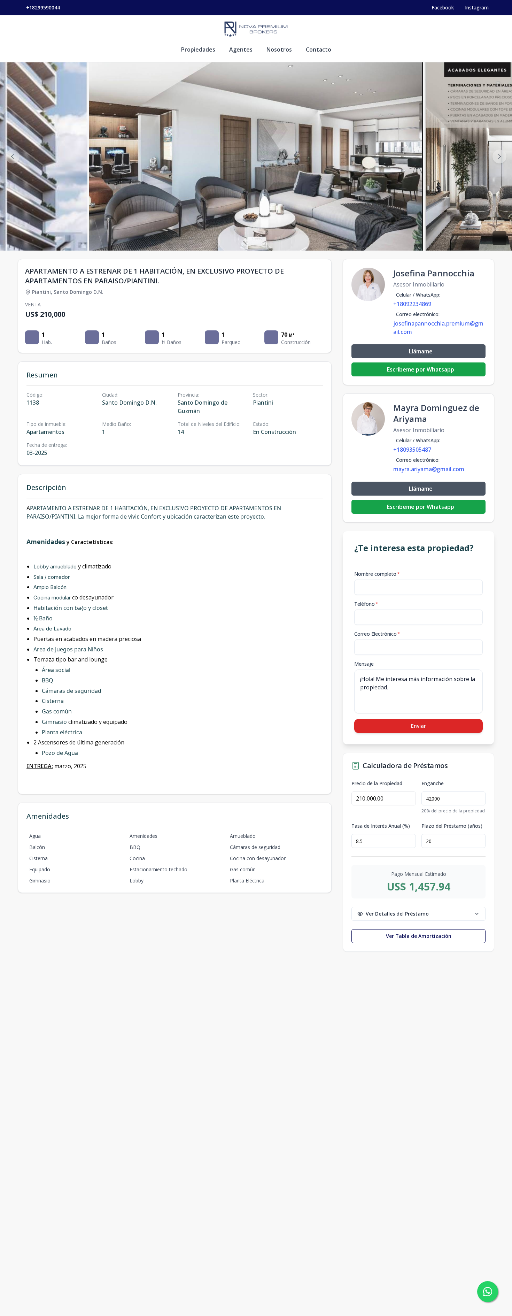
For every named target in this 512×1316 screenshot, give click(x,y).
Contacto (318, 49)
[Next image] (499, 156)
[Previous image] (13, 156)
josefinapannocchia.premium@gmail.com (438, 328)
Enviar (418, 725)
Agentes (241, 49)
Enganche (432, 783)
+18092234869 (412, 304)
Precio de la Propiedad (376, 783)
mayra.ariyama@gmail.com (428, 469)
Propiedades (198, 49)
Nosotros (279, 49)
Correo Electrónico (377, 633)
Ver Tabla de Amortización (418, 936)
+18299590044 (43, 7)
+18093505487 (412, 449)
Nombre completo (377, 574)
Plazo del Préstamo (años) (451, 826)
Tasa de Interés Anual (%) (380, 826)
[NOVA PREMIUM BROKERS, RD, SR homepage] (256, 29)
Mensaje (364, 663)
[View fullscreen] (499, 238)
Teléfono (366, 603)
